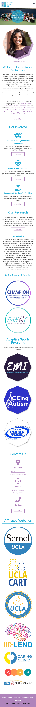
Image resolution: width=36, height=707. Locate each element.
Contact (18, 700)
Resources (25, 698)
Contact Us (18, 454)
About (9, 698)
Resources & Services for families (18, 193)
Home (4, 698)
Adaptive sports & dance (18, 168)
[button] (18, 119)
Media (32, 698)
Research (16, 698)
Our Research (18, 212)
